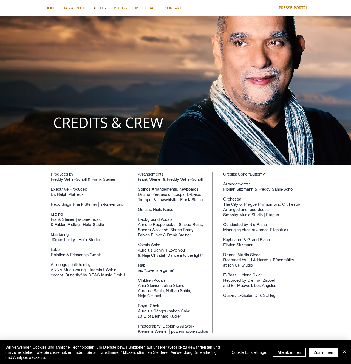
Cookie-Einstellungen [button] (250, 352)
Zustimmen (323, 352)
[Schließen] (344, 352)
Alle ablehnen (289, 352)
